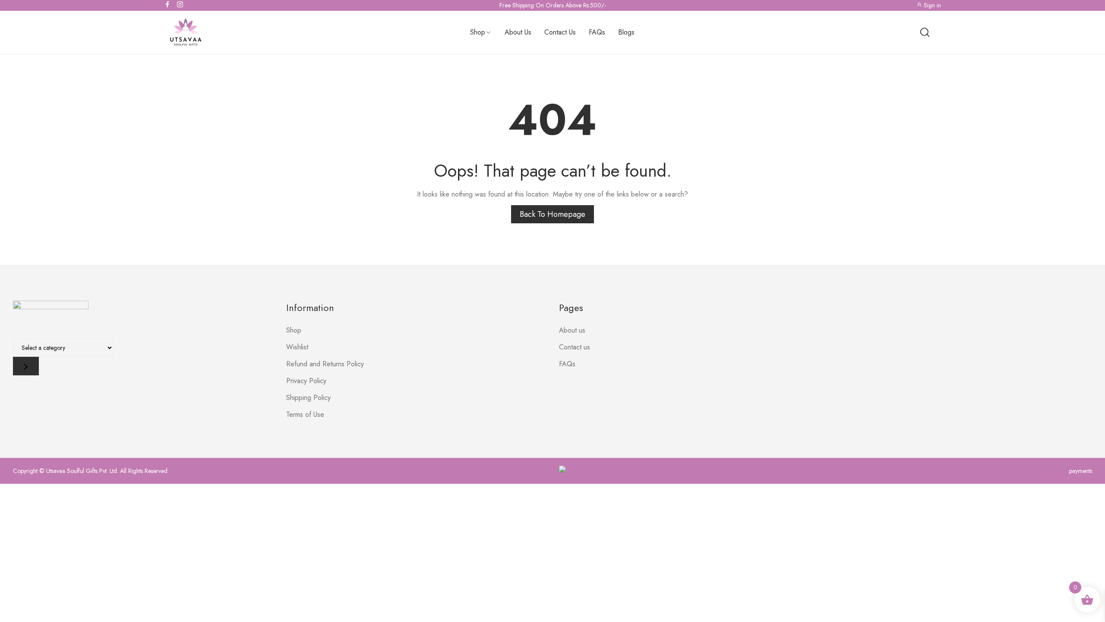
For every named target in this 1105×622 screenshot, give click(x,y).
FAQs (567, 364)
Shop (293, 330)
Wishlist (297, 347)
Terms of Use (305, 414)
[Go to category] (26, 366)
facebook (168, 4)
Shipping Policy (308, 398)
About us (572, 330)
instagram (180, 4)
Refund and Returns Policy (325, 364)
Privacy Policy (306, 381)
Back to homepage (552, 214)
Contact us (574, 347)
